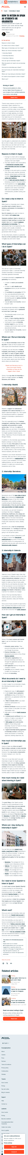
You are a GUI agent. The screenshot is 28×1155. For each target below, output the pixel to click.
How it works (4, 1082)
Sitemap (3, 1074)
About (3, 1051)
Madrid (7, 873)
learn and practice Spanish (17, 180)
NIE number (9, 722)
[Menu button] (25, 6)
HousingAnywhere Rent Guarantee (7, 1122)
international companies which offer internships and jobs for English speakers (15, 166)
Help (2, 1100)
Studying (21, 36)
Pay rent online (5, 1089)
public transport (21, 609)
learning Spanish (13, 894)
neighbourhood (19, 458)
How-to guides (5, 1130)
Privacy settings (8, 1142)
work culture (21, 184)
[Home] (5, 7)
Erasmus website (9, 656)
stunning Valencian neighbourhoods (11, 607)
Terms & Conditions (6, 1064)
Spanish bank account (17, 915)
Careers (3, 1054)
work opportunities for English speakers (13, 507)
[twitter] (7, 963)
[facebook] (3, 963)
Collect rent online (6, 1127)
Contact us (4, 1104)
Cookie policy (4, 1071)
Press (2, 1058)
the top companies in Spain (17, 931)
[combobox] (5, 1043)
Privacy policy (4, 1067)
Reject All (14, 1146)
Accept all (14, 1151)
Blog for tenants (5, 1092)
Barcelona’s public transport (9, 545)
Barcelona (6, 816)
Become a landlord (6, 1118)
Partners (3, 1061)
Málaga (7, 870)
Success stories (5, 1133)
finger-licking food (15, 176)
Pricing (3, 1085)
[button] (11, 963)
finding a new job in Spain (18, 924)
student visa (15, 215)
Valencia (23, 816)
